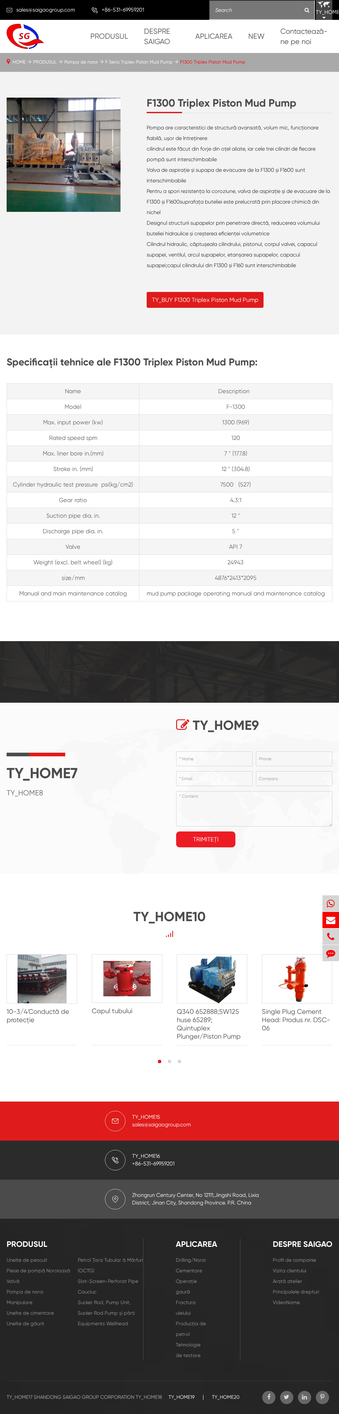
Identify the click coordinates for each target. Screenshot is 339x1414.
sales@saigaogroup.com (45, 10)
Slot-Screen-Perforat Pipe (108, 1281)
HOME (19, 62)
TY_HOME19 (182, 1397)
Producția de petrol (191, 1329)
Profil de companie (294, 1260)
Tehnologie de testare (188, 1350)
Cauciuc (87, 1292)
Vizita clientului (289, 1271)
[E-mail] (330, 920)
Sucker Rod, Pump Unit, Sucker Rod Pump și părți (106, 1307)
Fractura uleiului (186, 1307)
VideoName (286, 1302)
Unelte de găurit (25, 1324)
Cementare (189, 1271)
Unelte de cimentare (30, 1313)
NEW (256, 36)
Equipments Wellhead (103, 1324)
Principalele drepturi (296, 1292)
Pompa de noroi (81, 62)
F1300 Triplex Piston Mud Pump (212, 62)
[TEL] (330, 936)
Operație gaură (186, 1286)
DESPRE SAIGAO (157, 36)
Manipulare (19, 1302)
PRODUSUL (109, 36)
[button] (159, 1061)
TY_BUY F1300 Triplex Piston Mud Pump (205, 299)
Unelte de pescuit (27, 1260)
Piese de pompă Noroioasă (38, 1271)
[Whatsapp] (330, 903)
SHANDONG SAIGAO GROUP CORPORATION (84, 1397)
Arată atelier (287, 1281)
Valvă (13, 1281)
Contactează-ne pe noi (303, 36)
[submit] (307, 10)
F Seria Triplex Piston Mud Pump (138, 62)
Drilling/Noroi (191, 1260)
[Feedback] (330, 953)
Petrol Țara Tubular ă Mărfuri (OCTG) (110, 1265)
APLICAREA (213, 36)
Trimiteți (205, 839)
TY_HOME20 (225, 1397)
